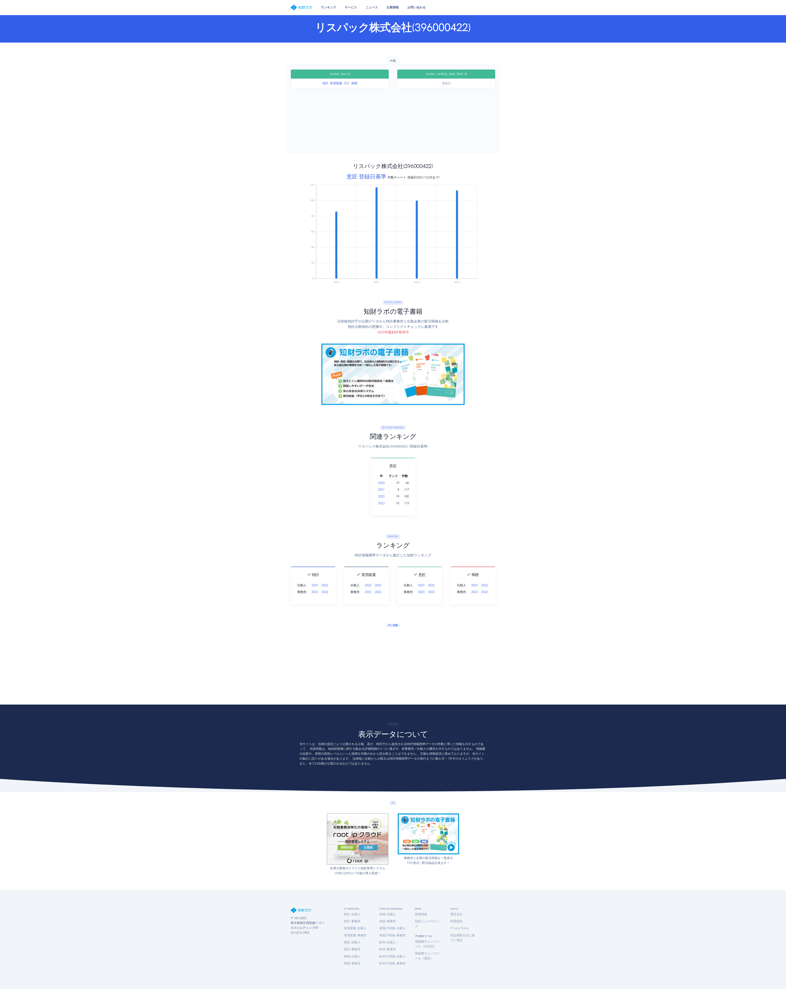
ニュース (372, 7)
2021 (381, 490)
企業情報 (392, 7)
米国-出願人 (387, 914)
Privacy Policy (459, 928)
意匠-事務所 (352, 949)
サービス (351, 7)
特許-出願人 (352, 914)
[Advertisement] (393, 119)
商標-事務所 (352, 963)
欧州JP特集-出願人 (392, 956)
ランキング (328, 7)
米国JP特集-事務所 (392, 935)
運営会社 (456, 914)
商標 (354, 83)
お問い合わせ (416, 7)
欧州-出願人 (387, 942)
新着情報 (421, 914)
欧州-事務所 (387, 949)
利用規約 (456, 921)
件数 (393, 61)
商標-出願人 (352, 956)
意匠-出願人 (352, 942)
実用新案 (336, 83)
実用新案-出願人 (355, 928)
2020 (381, 483)
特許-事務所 (352, 921)
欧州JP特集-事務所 (392, 963)
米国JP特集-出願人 (392, 928)
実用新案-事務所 (355, 935)
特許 (325, 83)
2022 (381, 496)
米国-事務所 (387, 921)
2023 (381, 503)
